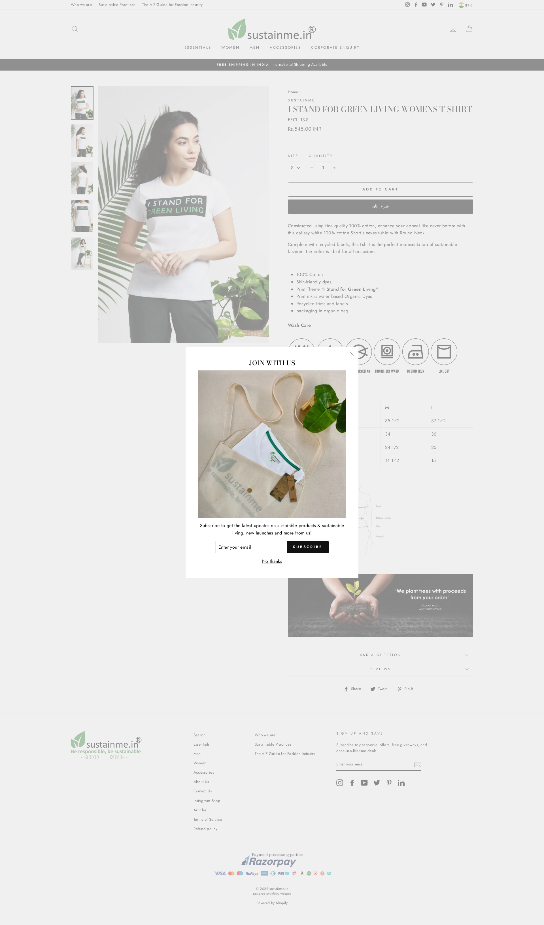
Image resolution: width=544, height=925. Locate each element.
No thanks (272, 561)
